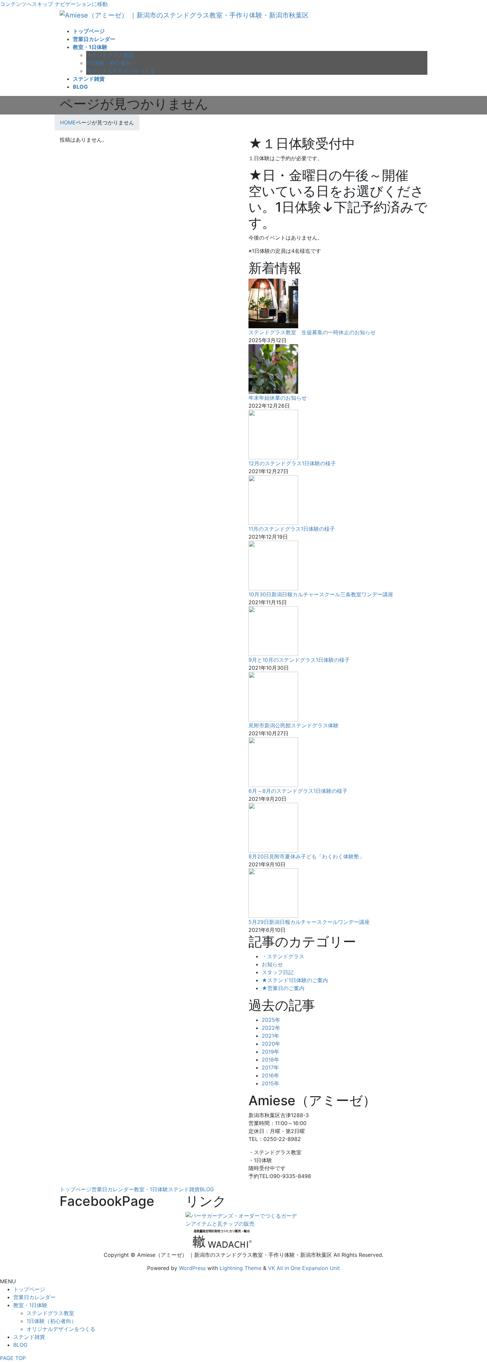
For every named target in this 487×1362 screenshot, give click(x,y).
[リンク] (243, 1219)
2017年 (270, 1067)
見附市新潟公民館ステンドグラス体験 (293, 725)
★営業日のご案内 (283, 988)
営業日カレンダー (112, 1189)
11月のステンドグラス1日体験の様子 (291, 528)
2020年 (271, 1043)
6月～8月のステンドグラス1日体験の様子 (298, 791)
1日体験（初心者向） (111, 63)
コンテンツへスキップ (26, 4)
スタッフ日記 (278, 972)
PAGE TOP (13, 1358)
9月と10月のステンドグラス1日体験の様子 (299, 660)
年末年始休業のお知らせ (277, 397)
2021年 (270, 1035)
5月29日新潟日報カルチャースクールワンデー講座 (309, 922)
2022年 (271, 1027)
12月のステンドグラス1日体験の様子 (292, 463)
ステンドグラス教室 (110, 55)
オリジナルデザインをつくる (120, 71)
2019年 (270, 1051)
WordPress (192, 1268)
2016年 (270, 1075)
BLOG (207, 1189)
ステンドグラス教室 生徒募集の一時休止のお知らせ (312, 332)
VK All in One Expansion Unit (304, 1268)
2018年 (270, 1059)
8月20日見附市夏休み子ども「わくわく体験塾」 (306, 856)
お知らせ (272, 964)
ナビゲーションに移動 (81, 4)
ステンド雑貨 (184, 1189)
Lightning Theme (240, 1268)
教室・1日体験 (151, 1189)
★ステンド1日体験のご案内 (295, 980)
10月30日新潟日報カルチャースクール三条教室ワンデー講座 (320, 594)
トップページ (75, 1189)
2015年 (270, 1083)
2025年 (271, 1020)
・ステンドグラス (283, 956)
